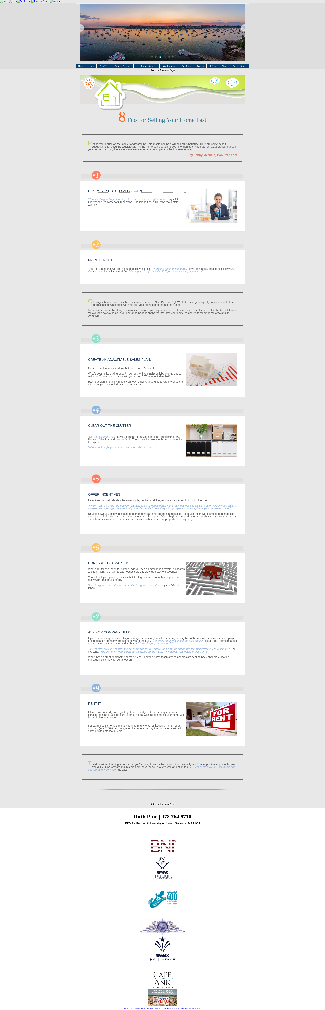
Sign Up (103, 66)
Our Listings (169, 66)
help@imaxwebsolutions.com (191, 1008)
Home (81, 66)
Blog (224, 66)
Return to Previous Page (162, 70)
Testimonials (147, 66)
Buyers (200, 66)
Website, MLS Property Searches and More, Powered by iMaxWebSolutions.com (151, 1008)
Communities (239, 66)
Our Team (186, 66)
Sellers (213, 66)
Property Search (122, 66)
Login (91, 66)
